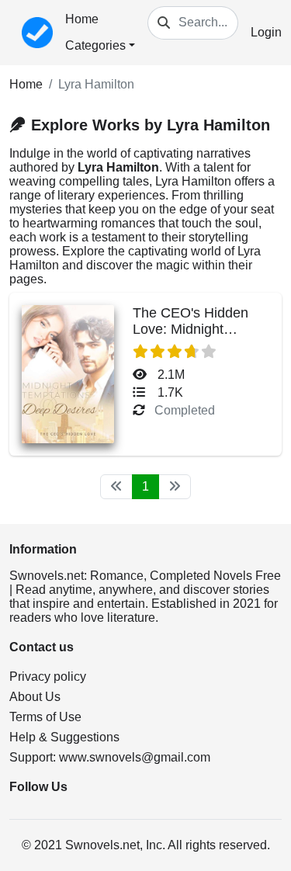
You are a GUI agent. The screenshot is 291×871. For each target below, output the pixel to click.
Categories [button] (95, 45)
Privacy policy (47, 676)
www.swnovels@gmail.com (134, 757)
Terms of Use (45, 717)
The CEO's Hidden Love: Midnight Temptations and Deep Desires (190, 337)
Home (82, 19)
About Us (35, 696)
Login (266, 32)
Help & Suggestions (64, 737)
